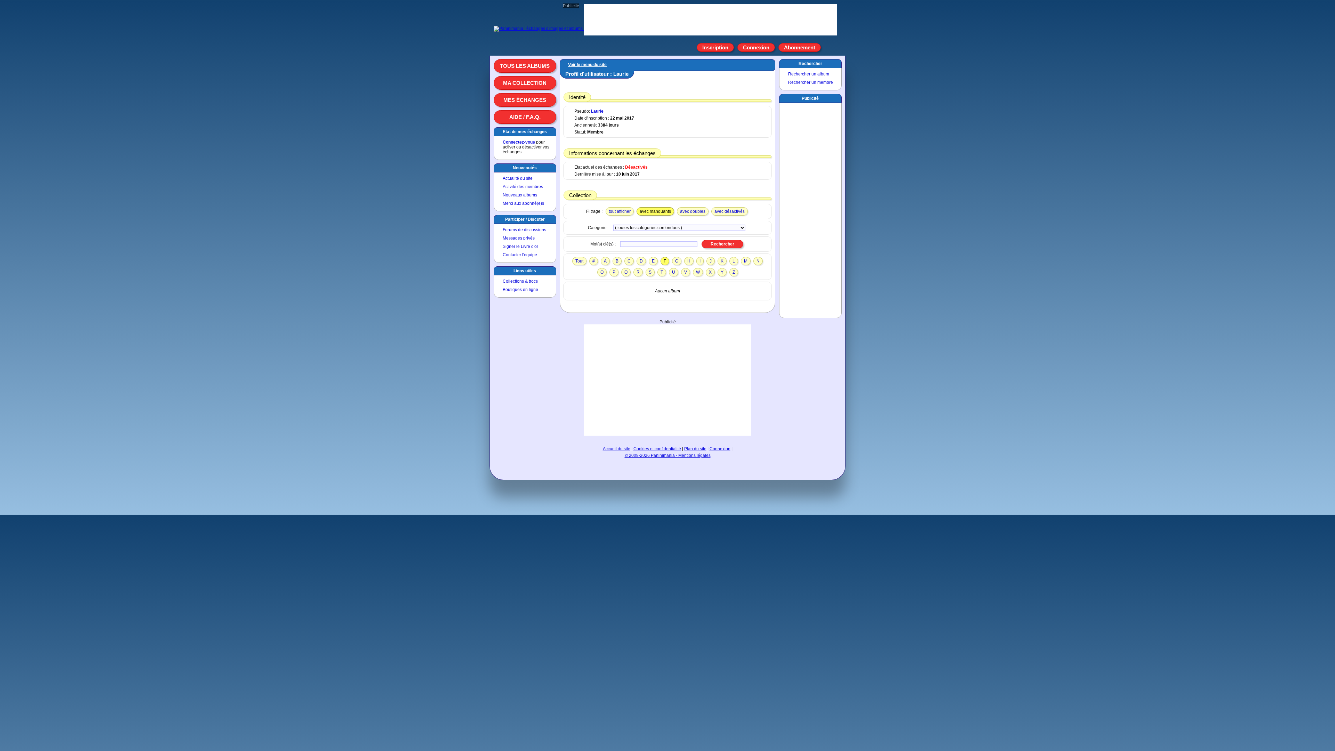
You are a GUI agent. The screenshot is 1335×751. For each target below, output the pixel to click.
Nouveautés (525, 167)
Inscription (715, 47)
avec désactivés (729, 211)
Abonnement (799, 47)
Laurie (597, 111)
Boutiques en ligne (520, 289)
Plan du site (695, 448)
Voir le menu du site (587, 64)
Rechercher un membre (810, 82)
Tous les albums (525, 66)
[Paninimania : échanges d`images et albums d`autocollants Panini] (558, 28)
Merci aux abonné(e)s (523, 203)
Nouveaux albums (520, 195)
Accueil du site (616, 448)
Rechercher (810, 63)
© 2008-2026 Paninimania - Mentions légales (668, 455)
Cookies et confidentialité (657, 448)
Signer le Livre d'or (520, 246)
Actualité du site (518, 178)
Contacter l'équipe (520, 254)
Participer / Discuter (525, 219)
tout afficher (620, 211)
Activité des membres (523, 186)
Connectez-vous (519, 142)
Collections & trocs (520, 281)
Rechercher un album (808, 74)
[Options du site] (828, 47)
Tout (579, 261)
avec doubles (692, 211)
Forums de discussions (524, 229)
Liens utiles (524, 270)
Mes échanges (524, 100)
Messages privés (519, 238)
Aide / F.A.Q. (525, 117)
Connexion (756, 47)
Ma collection (525, 83)
